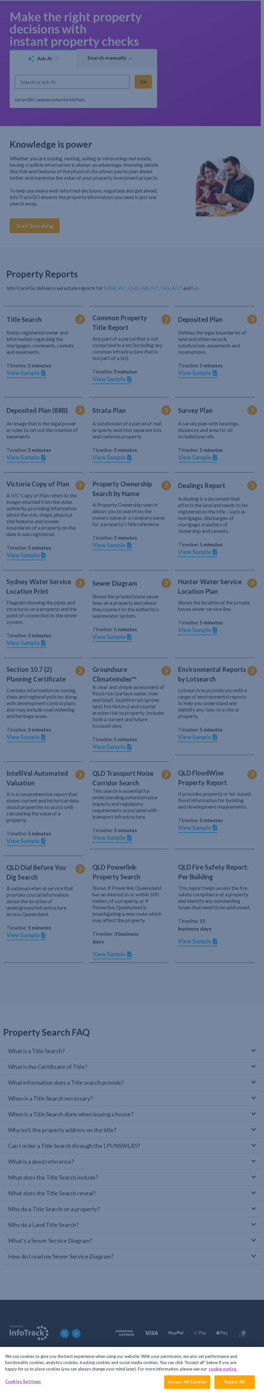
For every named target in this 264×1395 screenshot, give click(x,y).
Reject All (234, 1381)
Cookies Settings (23, 1381)
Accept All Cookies (187, 1381)
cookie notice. (223, 1368)
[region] (132, 1371)
